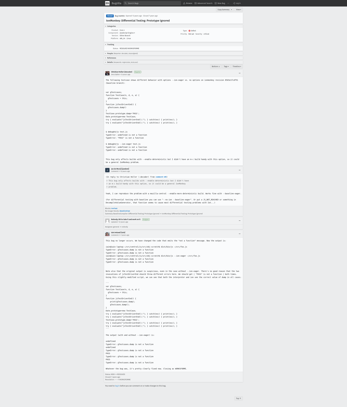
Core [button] (122, 30)
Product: (115, 30)
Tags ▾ (226, 66)
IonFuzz (114, 208)
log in (117, 386)
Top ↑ (238, 398)
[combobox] (152, 3)
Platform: (114, 38)
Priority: (184, 34)
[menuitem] (187, 3)
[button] (237, 3)
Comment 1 (115, 171)
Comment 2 (115, 235)
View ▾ (238, 10)
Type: (185, 31)
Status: (115, 48)
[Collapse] (239, 73)
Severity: (198, 34)
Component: (113, 33)
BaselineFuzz (125, 211)
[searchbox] (152, 3)
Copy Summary (223, 10)
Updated (114, 222)
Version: (115, 36)
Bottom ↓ (216, 66)
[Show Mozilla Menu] (107, 3)
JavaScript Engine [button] (127, 33)
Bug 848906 (120, 16)
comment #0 (161, 177)
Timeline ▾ (237, 66)
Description (115, 74)
